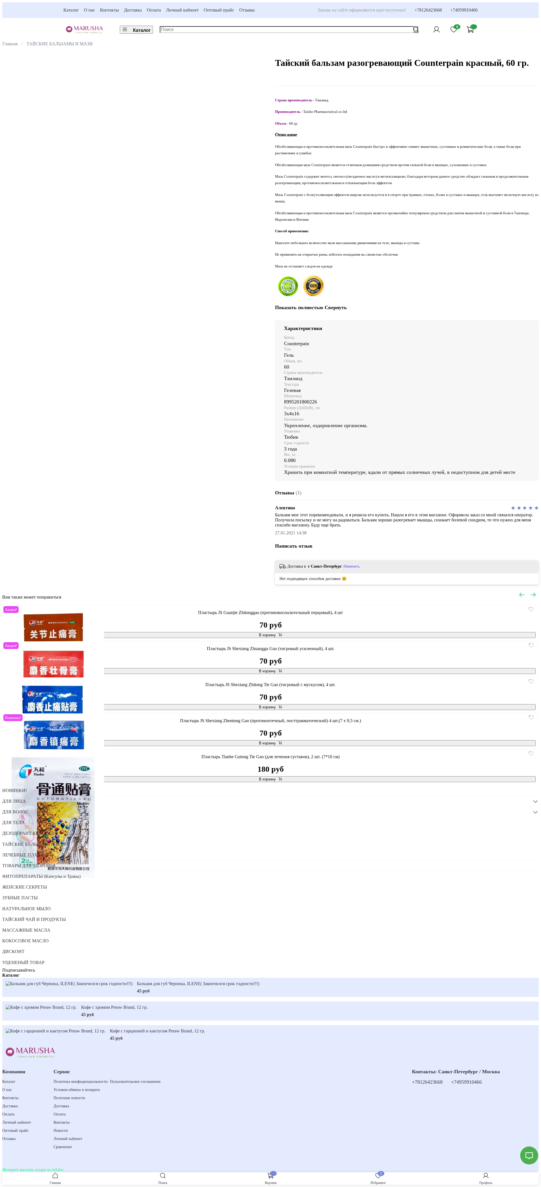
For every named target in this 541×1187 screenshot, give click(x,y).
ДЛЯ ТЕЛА (13, 822)
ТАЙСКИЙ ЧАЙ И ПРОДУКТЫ (34, 919)
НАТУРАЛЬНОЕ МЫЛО (26, 908)
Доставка (133, 10)
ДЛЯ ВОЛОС (15, 811)
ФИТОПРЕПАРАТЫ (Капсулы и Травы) (41, 876)
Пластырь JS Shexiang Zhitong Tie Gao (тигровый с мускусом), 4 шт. (270, 684)
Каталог (71, 10)
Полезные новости (69, 1097)
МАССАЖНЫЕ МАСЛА (26, 930)
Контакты (109, 10)
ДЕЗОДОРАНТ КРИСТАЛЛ (29, 833)
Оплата (154, 10)
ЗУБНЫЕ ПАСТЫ (20, 897)
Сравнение (63, 1146)
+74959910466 (464, 10)
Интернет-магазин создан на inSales (32, 1169)
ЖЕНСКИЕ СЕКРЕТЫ (24, 887)
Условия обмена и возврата (77, 1089)
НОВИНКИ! (14, 790)
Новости (61, 1130)
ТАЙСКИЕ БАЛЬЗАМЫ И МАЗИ (59, 43)
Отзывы (247, 10)
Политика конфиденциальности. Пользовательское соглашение (107, 1081)
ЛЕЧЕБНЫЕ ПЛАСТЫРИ (27, 855)
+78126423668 (428, 10)
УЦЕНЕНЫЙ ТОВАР (23, 962)
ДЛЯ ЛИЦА (14, 801)
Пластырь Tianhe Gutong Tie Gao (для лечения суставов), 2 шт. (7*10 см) (270, 756)
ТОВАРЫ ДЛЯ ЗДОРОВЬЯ (29, 865)
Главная (9, 43)
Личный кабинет (182, 10)
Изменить (351, 566)
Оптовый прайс (219, 10)
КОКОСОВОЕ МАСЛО (25, 940)
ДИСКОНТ (13, 951)
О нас (89, 10)
